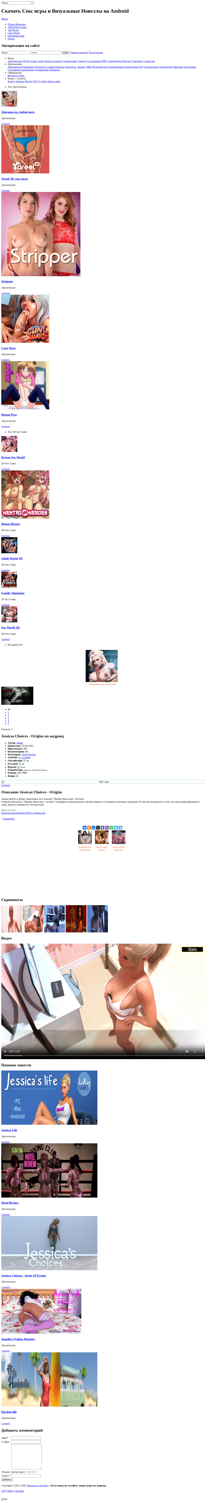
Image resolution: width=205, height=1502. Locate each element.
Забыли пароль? (79, 52)
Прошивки (28, 67)
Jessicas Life (9, 1130)
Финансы (54, 69)
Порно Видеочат (17, 24)
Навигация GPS (134, 67)
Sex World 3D (10, 627)
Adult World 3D (12, 558)
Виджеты (13, 75)
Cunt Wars (8, 348)
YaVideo (19, 1491)
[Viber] (107, 828)
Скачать (5, 123)
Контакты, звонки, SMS (78, 67)
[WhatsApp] (111, 828)
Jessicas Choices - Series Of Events (23, 1275)
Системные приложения (21, 69)
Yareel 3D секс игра (14, 178)
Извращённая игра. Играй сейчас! (102, 684)
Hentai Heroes (10, 524)
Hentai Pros (9, 414)
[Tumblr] (102, 828)
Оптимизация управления (157, 67)
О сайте (42, 81)
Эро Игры (13, 30)
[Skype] (116, 828)
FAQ (35, 81)
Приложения (15, 67)
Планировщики (116, 67)
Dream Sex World (13, 457)
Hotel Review (10, 1202)
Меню (4, 18)
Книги (11, 81)
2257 (3, 1491)
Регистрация (96, 52)
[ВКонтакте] (84, 828)
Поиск (11, 38)
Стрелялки (137, 61)
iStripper (7, 281)
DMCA (11, 1491)
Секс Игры (14, 33)
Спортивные (94, 61)
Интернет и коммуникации (50, 67)
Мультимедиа (99, 67)
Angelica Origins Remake (18, 1339)
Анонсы (20, 81)
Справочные (42, 69)
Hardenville (9, 1412)
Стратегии (149, 61)
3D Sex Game (30, 61)
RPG (104, 61)
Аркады (82, 61)
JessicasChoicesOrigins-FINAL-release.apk (23, 813)
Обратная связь (16, 35)
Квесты (126, 61)
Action (40, 61)
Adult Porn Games (17, 27)
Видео (28, 81)
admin (19, 743)
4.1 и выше (24, 757)
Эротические (15, 61)
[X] (98, 828)
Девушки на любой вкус (18, 112)
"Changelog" (8, 818)
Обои (22, 75)
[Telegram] (120, 828)
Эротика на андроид (37, 1485)
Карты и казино (53, 61)
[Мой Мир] (93, 828)
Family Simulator (13, 593)
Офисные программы (184, 67)
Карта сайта (54, 81)
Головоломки (70, 61)
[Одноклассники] (89, 828)
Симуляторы (115, 61)
